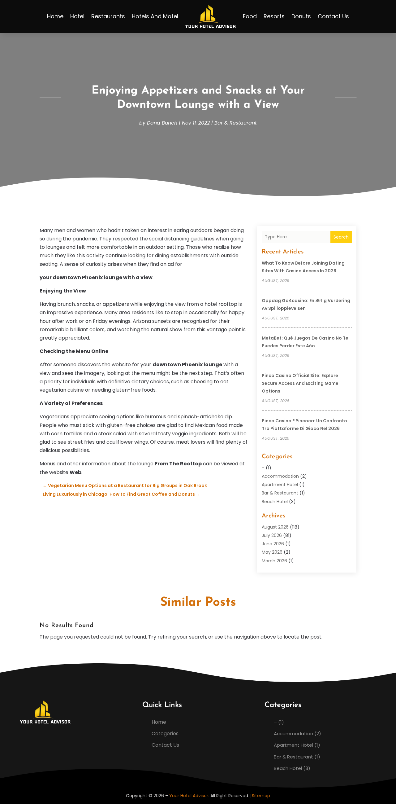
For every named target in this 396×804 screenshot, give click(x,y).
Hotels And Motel (155, 16)
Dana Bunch (162, 122)
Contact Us (333, 16)
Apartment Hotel (280, 484)
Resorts (274, 16)
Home (55, 16)
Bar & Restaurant (235, 122)
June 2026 (273, 544)
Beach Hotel (275, 502)
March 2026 (274, 561)
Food (250, 16)
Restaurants (108, 16)
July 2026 (272, 535)
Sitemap (261, 796)
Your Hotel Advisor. (189, 796)
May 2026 (272, 552)
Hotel (77, 16)
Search (341, 237)
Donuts (301, 16)
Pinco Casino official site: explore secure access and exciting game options (300, 383)
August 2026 (275, 527)
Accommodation (280, 476)
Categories (165, 733)
